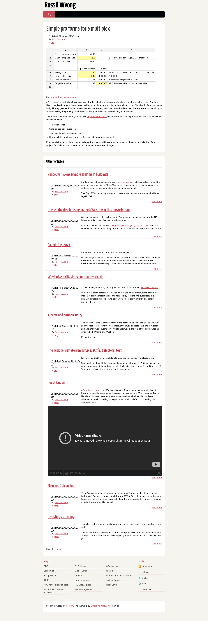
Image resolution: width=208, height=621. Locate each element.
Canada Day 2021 (59, 245)
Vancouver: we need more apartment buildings (78, 174)
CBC (46, 566)
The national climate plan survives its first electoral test (85, 350)
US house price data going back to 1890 (129, 225)
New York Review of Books (56, 585)
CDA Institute (112, 566)
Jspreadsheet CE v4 (97, 116)
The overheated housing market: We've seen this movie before (89, 210)
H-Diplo (109, 571)
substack (146, 572)
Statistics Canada (149, 287)
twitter (145, 578)
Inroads (78, 575)
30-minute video (91, 390)
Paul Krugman (82, 580)
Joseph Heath (50, 575)
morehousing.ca (124, 182)
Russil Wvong (58, 39)
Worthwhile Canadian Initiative (54, 591)
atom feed (147, 566)
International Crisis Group (118, 575)
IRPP (46, 580)
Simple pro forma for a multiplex (78, 29)
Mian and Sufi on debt (62, 486)
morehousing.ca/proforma (65, 97)
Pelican (69, 606)
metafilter (146, 589)
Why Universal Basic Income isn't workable (75, 277)
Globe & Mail (81, 571)
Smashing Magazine (100, 606)
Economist (49, 571)
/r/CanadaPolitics (83, 585)
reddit (145, 583)
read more (157, 201)
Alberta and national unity (65, 315)
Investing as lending (61, 517)
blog (49, 14)
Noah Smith (111, 585)
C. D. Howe (80, 566)
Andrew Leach (113, 580)
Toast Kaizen (56, 383)
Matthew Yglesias (83, 589)
